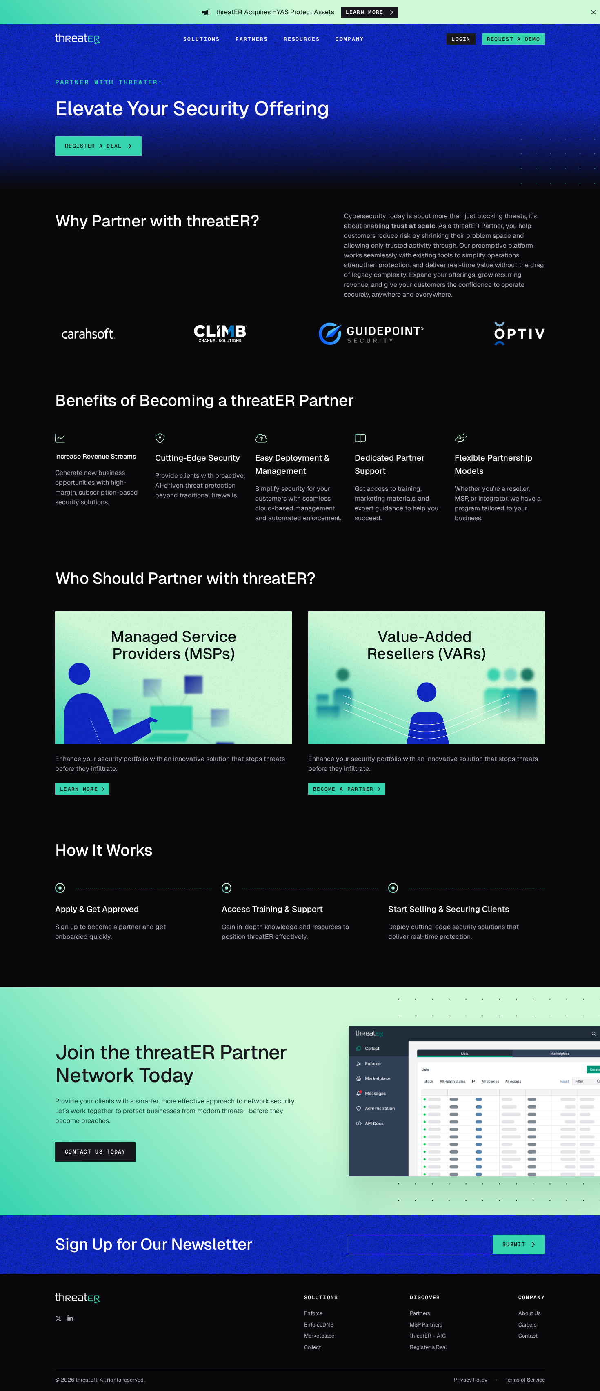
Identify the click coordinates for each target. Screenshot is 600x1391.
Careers (527, 1324)
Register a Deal (428, 1347)
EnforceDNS (318, 1324)
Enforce (313, 1313)
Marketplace (319, 1335)
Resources (302, 38)
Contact (528, 1335)
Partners (252, 38)
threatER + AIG (428, 1335)
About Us (529, 1313)
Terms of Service (525, 1379)
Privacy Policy (470, 1379)
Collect (312, 1347)
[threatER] (78, 1298)
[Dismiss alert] (593, 12)
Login (461, 38)
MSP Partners (426, 1324)
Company (350, 38)
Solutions (201, 38)
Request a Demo (513, 38)
